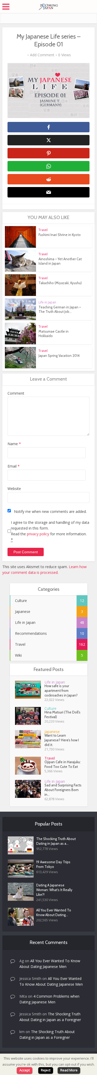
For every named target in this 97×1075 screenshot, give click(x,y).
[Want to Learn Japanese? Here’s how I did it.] (29, 739)
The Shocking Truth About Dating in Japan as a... (56, 841)
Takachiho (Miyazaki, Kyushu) (60, 283)
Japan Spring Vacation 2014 (59, 355)
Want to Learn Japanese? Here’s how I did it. (61, 740)
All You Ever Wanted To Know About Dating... (53, 912)
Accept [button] (24, 1070)
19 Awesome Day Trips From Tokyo (53, 864)
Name (14, 443)
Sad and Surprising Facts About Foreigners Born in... (62, 790)
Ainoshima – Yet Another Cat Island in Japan (60, 261)
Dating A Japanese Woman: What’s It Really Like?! (54, 890)
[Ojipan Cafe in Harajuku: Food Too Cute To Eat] (29, 766)
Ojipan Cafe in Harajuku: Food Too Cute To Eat (62, 764)
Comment (16, 393)
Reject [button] (45, 1070)
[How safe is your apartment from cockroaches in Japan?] (29, 690)
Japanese (52, 731)
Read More (69, 1070)
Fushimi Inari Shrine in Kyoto (60, 235)
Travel (43, 230)
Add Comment (42, 55)
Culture (50, 708)
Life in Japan (47, 302)
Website (14, 488)
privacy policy (38, 533)
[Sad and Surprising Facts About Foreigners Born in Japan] (29, 789)
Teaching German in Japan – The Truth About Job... (60, 309)
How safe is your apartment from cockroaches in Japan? (61, 690)
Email (14, 466)
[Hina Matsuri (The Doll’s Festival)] (29, 716)
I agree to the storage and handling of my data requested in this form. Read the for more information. (50, 531)
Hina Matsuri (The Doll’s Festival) (62, 714)
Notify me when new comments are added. (50, 511)
